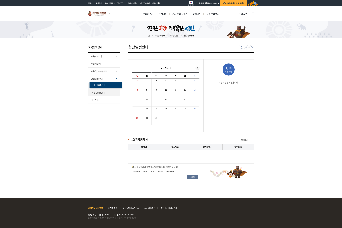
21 (194, 99)
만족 (145, 171)
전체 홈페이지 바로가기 (235, 3)
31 (156, 118)
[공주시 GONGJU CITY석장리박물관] (97, 13)
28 (194, 108)
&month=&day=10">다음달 (197, 68)
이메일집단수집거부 (131, 208)
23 (147, 108)
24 (156, 108)
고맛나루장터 (120, 3)
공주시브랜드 (132, 3)
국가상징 (191, 5)
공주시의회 (156, 3)
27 (185, 108)
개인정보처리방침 (95, 208)
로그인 (244, 13)
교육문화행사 (160, 35)
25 (166, 108)
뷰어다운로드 (149, 208)
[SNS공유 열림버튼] (241, 47)
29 (137, 118)
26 (175, 108)
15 (137, 99)
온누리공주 (109, 3)
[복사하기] (246, 47)
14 (194, 90)
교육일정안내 (174, 35)
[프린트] (251, 47)
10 (156, 90)
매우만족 (136, 171)
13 (185, 90)
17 (156, 99)
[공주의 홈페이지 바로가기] (110, 11)
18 (166, 99)
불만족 (160, 171)
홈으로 (201, 3)
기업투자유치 (145, 3)
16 (147, 99)
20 (185, 99)
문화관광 (99, 3)
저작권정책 (112, 208)
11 (166, 90)
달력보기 (244, 139)
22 (137, 108)
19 (175, 99)
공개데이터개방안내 (169, 208)
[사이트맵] (252, 13)
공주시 (90, 3)
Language (212, 3)
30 (147, 118)
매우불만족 (170, 171)
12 (175, 90)
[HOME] (149, 35)
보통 (152, 171)
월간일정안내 (189, 35)
